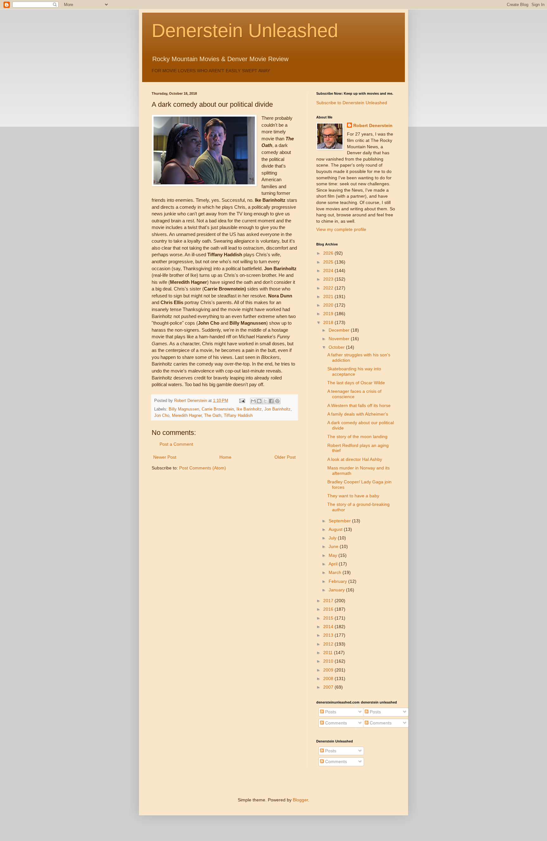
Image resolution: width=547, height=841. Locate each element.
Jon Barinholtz (277, 409)
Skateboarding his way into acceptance (354, 371)
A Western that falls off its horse (359, 405)
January (337, 589)
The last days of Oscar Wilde (356, 382)
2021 (329, 296)
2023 (329, 279)
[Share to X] (265, 401)
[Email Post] (241, 400)
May (333, 555)
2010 (329, 661)
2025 (329, 261)
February (338, 581)
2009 (329, 669)
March (336, 572)
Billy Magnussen (184, 409)
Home (225, 457)
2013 (329, 635)
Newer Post (164, 457)
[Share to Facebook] (271, 401)
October (337, 347)
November (340, 338)
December (340, 330)
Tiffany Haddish (238, 415)
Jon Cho (161, 415)
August (336, 529)
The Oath (212, 415)
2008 (329, 678)
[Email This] (253, 401)
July (333, 537)
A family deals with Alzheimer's (357, 414)
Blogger (300, 799)
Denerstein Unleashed (245, 30)
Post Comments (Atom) (202, 467)
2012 (329, 644)
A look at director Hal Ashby (354, 459)
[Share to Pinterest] (277, 401)
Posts (330, 711)
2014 (329, 626)
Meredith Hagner (187, 415)
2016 (329, 609)
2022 (329, 287)
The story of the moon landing (357, 436)
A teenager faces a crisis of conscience (354, 394)
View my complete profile (341, 229)
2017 (329, 600)
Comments (335, 722)
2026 (329, 253)
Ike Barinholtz (249, 409)
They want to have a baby (353, 495)
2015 (329, 618)
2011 (328, 652)
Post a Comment (176, 444)
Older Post (285, 457)
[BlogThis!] (259, 401)
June (334, 546)
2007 (329, 687)
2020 (329, 305)
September (340, 520)
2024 (329, 270)
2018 (329, 322)
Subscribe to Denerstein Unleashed (351, 102)
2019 (329, 313)
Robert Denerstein (373, 125)
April (334, 563)
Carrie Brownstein (218, 409)
